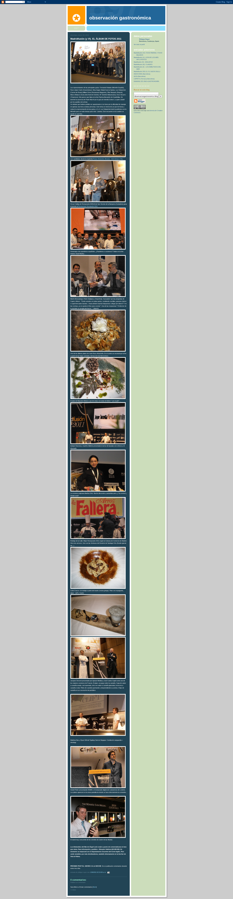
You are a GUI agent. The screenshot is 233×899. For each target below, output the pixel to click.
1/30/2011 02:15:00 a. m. (98, 872)
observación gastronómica (120, 18)
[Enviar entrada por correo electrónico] (108, 872)
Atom (94, 887)
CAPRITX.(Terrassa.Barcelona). (144, 79)
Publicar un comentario (77, 882)
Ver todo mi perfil (139, 44)
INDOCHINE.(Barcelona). (142, 74)
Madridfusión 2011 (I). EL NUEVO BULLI (147, 71)
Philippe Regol (144, 39)
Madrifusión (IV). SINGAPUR (143, 62)
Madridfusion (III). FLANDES (143, 64)
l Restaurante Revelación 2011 (87, 206)
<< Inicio (73, 890)
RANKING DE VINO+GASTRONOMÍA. (146, 81)
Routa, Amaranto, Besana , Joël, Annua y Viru (108, 159)
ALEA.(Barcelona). (140, 76)
